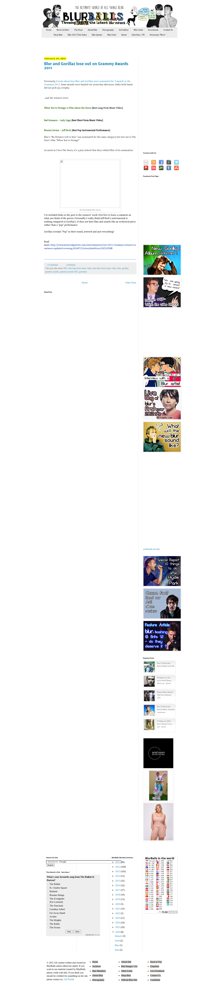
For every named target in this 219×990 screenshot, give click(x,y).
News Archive (63, 30)
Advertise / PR (138, 35)
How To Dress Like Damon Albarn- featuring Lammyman (165, 709)
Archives (96, 966)
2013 (118, 871)
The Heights (55, 920)
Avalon (53, 916)
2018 (118, 894)
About (123, 35)
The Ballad (55, 884)
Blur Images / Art (129, 966)
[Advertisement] (100, 48)
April (117, 940)
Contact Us (168, 30)
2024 (118, 922)
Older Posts (130, 282)
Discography (108, 30)
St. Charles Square (58, 888)
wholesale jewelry (151, 549)
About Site (126, 962)
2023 (118, 918)
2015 (118, 881)
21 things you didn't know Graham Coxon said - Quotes (164, 724)
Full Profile (69, 979)
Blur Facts (111, 35)
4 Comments (52, 265)
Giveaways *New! (157, 35)
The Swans (55, 927)
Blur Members (99, 971)
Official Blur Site (129, 980)
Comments (70, 265)
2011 (65, 268)
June (117, 950)
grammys (83, 271)
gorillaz (125, 268)
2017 (118, 890)
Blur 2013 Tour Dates (77, 35)
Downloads (153, 30)
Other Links (126, 971)
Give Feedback (157, 971)
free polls (97, 935)
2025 (118, 927)
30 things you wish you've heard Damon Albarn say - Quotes (164, 680)
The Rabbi (55, 924)
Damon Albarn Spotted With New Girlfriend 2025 (165, 695)
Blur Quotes (97, 35)
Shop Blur (58, 35)
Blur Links (138, 30)
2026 (118, 932)
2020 (118, 904)
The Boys (78, 30)
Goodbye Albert (57, 909)
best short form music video (104, 268)
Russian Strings (57, 895)
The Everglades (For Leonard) (57, 900)
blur (119, 268)
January (119, 936)
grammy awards (52, 271)
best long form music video (80, 268)
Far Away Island (57, 913)
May (117, 945)
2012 (118, 867)
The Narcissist (56, 905)
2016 (118, 885)
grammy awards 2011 (69, 271)
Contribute (155, 980)
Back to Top (156, 962)
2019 (118, 899)
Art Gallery (124, 30)
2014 (118, 876)
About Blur (92, 30)
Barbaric (54, 891)
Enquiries (154, 966)
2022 (118, 913)
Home (49, 30)
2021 (118, 908)
